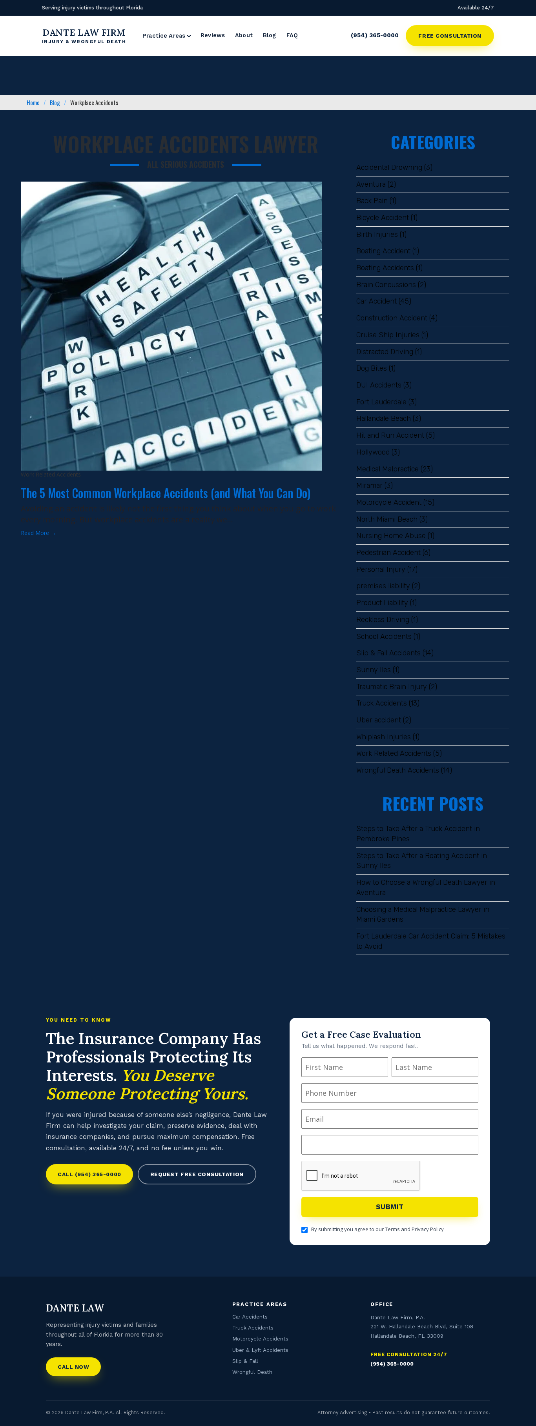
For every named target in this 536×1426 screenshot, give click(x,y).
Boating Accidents (385, 268)
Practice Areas (163, 36)
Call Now (73, 1367)
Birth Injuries (377, 234)
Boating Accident (383, 251)
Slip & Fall (245, 1361)
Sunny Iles (373, 670)
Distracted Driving (384, 351)
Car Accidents (250, 1316)
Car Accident (376, 301)
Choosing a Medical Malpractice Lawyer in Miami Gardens (422, 914)
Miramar (369, 485)
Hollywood (373, 452)
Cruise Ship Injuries (387, 335)
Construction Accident (391, 318)
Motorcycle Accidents (260, 1338)
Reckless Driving (382, 619)
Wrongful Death (252, 1372)
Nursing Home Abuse (391, 535)
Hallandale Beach (383, 418)
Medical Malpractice (387, 469)
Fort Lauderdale (381, 402)
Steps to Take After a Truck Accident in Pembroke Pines (418, 833)
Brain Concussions (386, 284)
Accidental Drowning (389, 167)
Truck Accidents (381, 703)
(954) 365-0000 (375, 35)
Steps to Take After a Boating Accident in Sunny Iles (421, 860)
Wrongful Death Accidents (397, 770)
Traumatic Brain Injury (391, 686)
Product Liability (382, 602)
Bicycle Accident (382, 217)
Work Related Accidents (393, 753)
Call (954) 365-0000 (89, 1174)
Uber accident (378, 720)
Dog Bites (371, 368)
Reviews (213, 35)
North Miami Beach (386, 519)
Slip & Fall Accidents (388, 653)
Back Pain (372, 200)
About (244, 35)
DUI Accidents (378, 385)
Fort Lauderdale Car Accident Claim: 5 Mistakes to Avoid (430, 941)
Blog (269, 35)
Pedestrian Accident (388, 552)
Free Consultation (449, 36)
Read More (38, 533)
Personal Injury (380, 569)
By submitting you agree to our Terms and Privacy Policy (377, 1229)
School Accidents (384, 636)
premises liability (383, 586)
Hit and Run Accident (390, 435)
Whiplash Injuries (383, 737)
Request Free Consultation (197, 1174)
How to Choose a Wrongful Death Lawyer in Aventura (425, 887)
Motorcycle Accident (388, 502)
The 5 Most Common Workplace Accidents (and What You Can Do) (165, 493)
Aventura (371, 184)
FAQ (292, 35)
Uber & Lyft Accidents (260, 1350)
